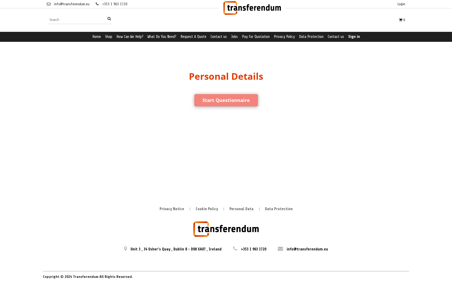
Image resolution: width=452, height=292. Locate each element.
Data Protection (279, 209)
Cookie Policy (207, 209)
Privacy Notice (172, 209)
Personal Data (241, 209)
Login (401, 4)
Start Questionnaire (226, 100)
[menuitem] (96, 37)
